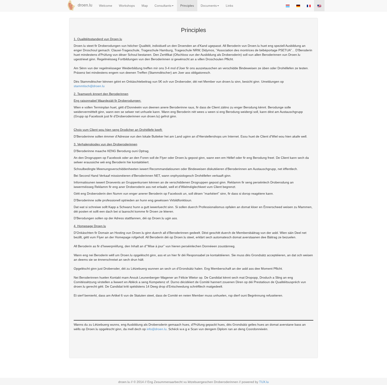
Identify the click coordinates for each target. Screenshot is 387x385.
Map (145, 5)
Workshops (127, 5)
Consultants (163, 5)
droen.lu (84, 5)
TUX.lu (264, 382)
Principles (187, 5)
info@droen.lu (157, 329)
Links (229, 5)
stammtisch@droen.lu (89, 86)
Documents (209, 5)
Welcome (105, 5)
